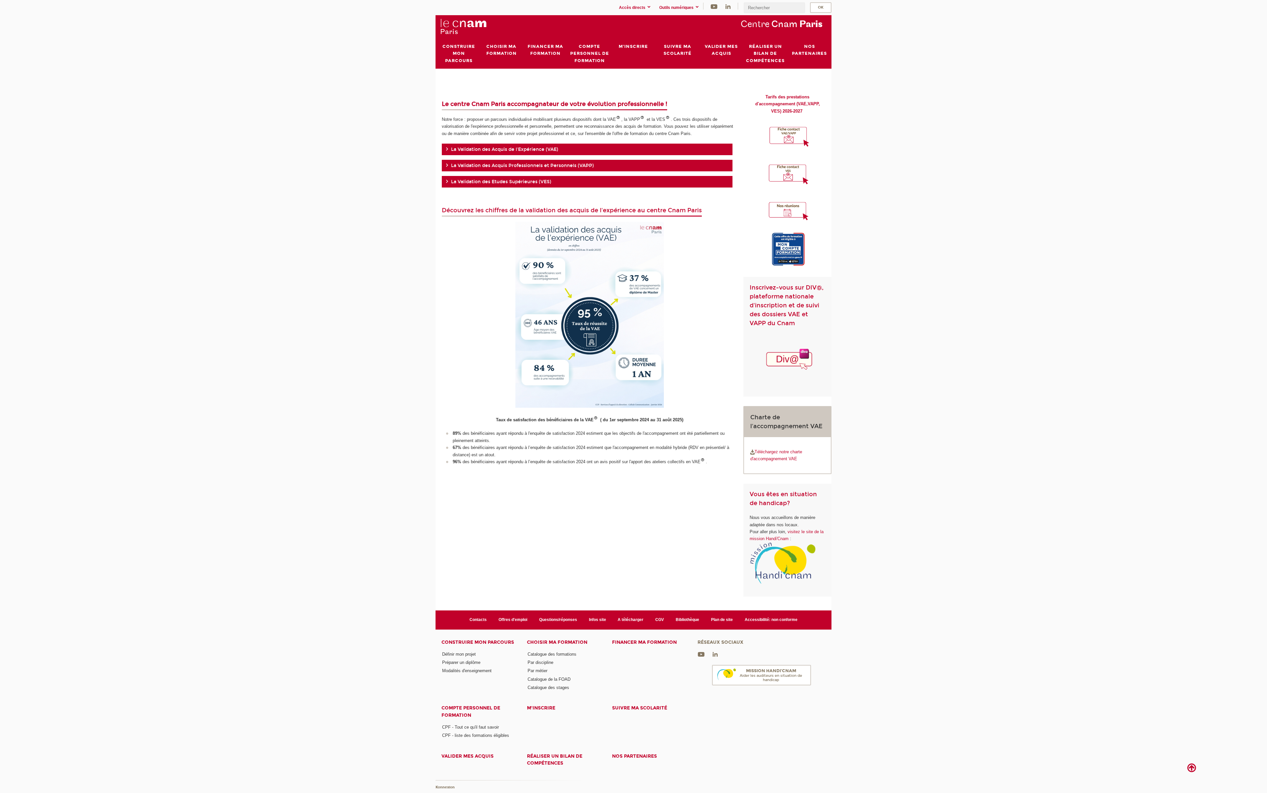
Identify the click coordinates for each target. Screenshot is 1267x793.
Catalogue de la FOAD (549, 679)
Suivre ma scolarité (639, 708)
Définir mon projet (459, 654)
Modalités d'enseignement (467, 670)
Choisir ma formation (557, 642)
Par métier (537, 670)
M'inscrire (541, 708)
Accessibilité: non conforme (771, 619)
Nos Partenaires (634, 756)
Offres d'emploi (513, 619)
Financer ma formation (644, 642)
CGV (659, 619)
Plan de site (722, 619)
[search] (774, 7)
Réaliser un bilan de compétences (554, 759)
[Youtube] (714, 6)
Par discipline (540, 662)
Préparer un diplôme (461, 662)
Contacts (478, 619)
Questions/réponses (558, 619)
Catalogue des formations (552, 654)
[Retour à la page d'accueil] (463, 26)
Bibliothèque (687, 619)
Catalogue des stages (548, 687)
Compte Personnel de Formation (470, 711)
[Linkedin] (728, 6)
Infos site (597, 619)
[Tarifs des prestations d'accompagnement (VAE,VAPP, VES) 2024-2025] (803, 111)
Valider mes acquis (467, 756)
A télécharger (630, 619)
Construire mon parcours (477, 642)
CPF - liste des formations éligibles (475, 735)
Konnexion (445, 787)
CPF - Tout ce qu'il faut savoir (470, 727)
